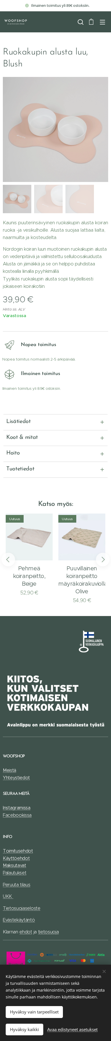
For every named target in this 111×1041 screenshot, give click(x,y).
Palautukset (14, 872)
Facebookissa (17, 815)
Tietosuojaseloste (21, 908)
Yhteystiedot (16, 777)
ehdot (25, 932)
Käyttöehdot (16, 858)
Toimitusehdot (18, 851)
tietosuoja (48, 932)
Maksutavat (14, 865)
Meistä (9, 770)
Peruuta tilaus (16, 884)
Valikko (102, 22)
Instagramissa (16, 807)
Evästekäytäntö (19, 920)
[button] (80, 22)
